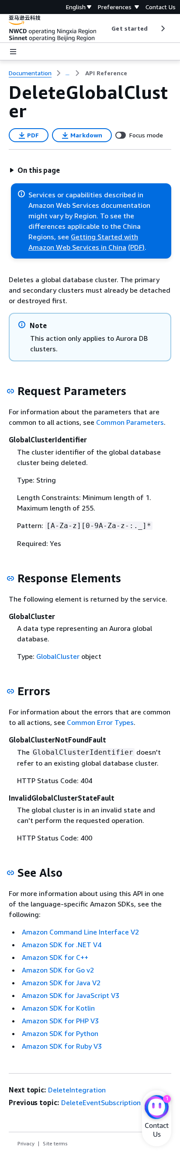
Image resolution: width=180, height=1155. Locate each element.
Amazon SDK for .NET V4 (61, 944)
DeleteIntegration (77, 1089)
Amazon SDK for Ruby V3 (62, 1046)
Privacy (26, 1143)
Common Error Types (100, 722)
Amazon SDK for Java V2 (61, 982)
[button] (34, 170)
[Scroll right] (162, 28)
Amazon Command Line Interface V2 (80, 932)
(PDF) (136, 247)
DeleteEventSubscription (101, 1102)
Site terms (55, 1143)
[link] (106, 73)
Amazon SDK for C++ (55, 957)
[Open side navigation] (13, 52)
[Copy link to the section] (10, 391)
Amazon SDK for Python (60, 1033)
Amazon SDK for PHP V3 (60, 1020)
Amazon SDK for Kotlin (58, 1008)
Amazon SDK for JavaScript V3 (70, 995)
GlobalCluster (58, 656)
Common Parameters (130, 422)
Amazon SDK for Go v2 (58, 970)
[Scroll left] (105, 28)
